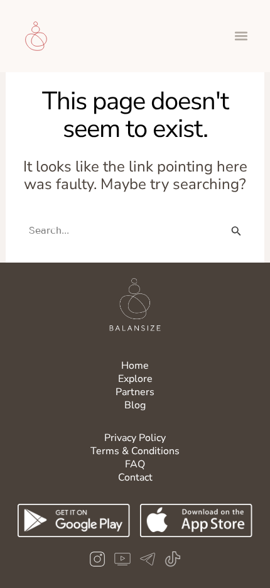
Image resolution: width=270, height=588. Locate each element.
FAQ (135, 464)
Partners (135, 392)
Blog (135, 405)
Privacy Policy (135, 438)
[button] (240, 36)
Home (135, 366)
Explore (135, 379)
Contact (135, 477)
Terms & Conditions (135, 451)
